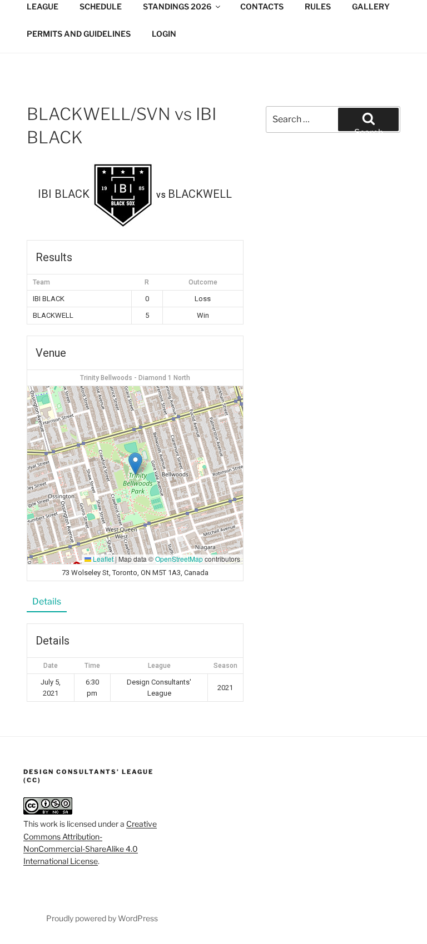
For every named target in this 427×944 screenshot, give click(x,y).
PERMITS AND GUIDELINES (79, 33)
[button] (135, 463)
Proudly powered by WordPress (102, 918)
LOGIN (164, 33)
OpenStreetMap (179, 558)
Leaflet (102, 558)
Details (46, 601)
